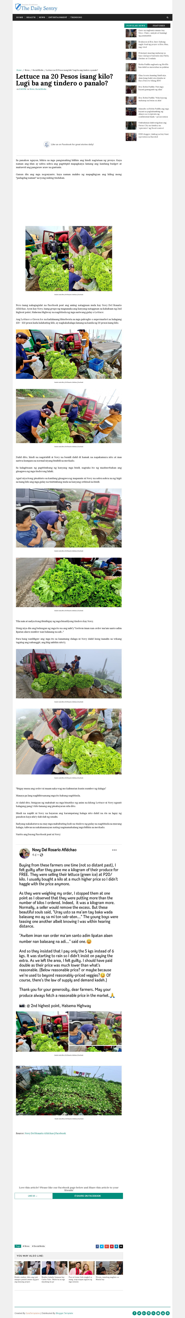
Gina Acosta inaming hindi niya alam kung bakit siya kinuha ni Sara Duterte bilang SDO (152, 78)
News (42, 17)
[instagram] (149, 1313)
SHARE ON (88, 1196)
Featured (159, 25)
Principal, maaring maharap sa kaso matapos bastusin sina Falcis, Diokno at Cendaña (154, 56)
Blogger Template (64, 1313)
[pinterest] (168, 1313)
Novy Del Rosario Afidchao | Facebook (45, 1133)
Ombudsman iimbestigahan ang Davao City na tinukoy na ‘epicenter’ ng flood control (152, 125)
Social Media (38, 70)
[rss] (153, 1313)
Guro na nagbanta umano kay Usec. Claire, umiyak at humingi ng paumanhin (153, 33)
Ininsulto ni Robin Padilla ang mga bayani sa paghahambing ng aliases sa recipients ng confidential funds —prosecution (154, 113)
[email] (158, 1313)
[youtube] (163, 1313)
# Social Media (38, 1246)
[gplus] (144, 1313)
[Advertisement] (69, 45)
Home (19, 17)
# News (26, 1246)
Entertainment (57, 17)
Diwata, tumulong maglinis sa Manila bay (107, 1278)
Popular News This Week (135, 26)
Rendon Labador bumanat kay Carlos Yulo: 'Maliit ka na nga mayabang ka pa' (53, 1279)
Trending (76, 17)
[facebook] (134, 1313)
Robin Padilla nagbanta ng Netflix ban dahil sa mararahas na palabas (154, 65)
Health (31, 17)
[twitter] (139, 1313)
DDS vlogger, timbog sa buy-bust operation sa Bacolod (154, 135)
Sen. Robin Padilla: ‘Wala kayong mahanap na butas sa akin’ (153, 99)
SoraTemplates (33, 1313)
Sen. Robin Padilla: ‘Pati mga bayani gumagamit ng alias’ (151, 88)
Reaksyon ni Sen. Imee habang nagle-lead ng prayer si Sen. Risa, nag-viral (153, 44)
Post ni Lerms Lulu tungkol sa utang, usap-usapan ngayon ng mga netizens (80, 1279)
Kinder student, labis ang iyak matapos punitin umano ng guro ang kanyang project (27, 1279)
